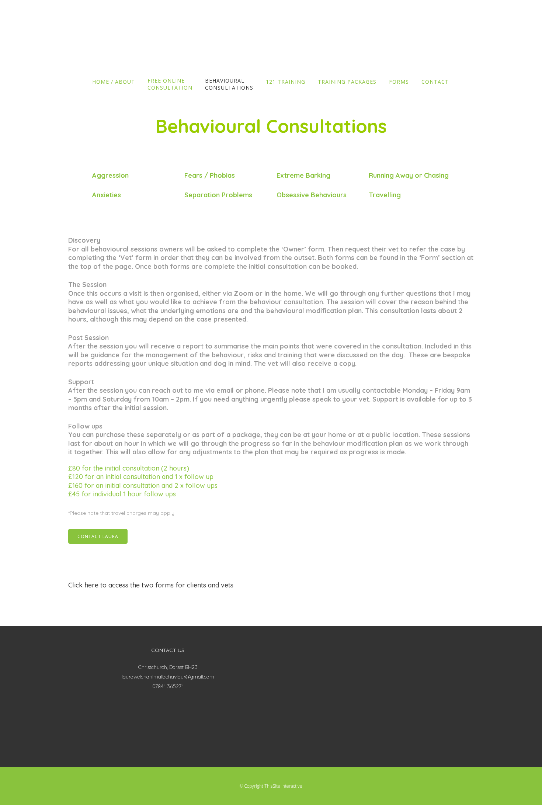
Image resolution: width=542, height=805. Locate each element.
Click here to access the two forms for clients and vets (150, 585)
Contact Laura (97, 536)
